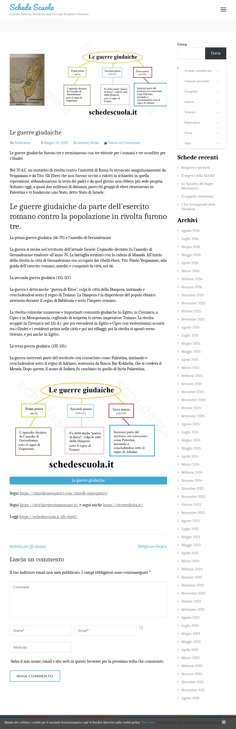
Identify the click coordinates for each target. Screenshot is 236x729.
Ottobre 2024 (191, 408)
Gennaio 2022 (191, 674)
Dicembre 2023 (192, 489)
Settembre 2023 (192, 513)
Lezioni (83, 143)
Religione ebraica (152, 546)
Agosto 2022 (190, 617)
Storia (94, 143)
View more (148, 722)
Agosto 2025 (190, 327)
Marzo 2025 (190, 368)
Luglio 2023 (190, 529)
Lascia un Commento (124, 143)
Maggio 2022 (191, 642)
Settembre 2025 (193, 319)
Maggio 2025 (191, 352)
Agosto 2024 (190, 424)
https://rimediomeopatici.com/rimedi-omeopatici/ (64, 493)
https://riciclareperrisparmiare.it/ (49, 505)
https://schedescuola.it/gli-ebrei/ (48, 516)
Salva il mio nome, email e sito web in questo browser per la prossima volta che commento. (87, 661)
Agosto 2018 (190, 698)
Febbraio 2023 (191, 569)
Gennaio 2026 (191, 287)
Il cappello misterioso (197, 196)
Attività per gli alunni (28, 546)
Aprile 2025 (190, 360)
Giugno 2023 (190, 537)
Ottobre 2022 (191, 601)
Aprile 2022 (190, 650)
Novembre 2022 (193, 593)
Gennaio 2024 (191, 480)
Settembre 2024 (193, 416)
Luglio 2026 (190, 239)
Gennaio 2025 (191, 384)
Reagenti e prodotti (195, 168)
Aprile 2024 (190, 456)
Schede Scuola (32, 6)
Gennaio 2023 (191, 577)
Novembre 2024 (193, 400)
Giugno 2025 (190, 343)
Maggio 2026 (191, 255)
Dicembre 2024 (192, 392)
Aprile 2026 (190, 263)
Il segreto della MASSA (198, 176)
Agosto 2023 (190, 521)
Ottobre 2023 (191, 505)
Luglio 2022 (190, 626)
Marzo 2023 (190, 561)
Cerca (182, 44)
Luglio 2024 (190, 432)
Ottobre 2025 (191, 311)
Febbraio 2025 (192, 376)
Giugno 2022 (190, 634)
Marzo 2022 (190, 658)
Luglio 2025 (190, 335)
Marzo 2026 (190, 271)
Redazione (22, 143)
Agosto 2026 (190, 231)
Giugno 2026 (190, 247)
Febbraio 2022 (192, 666)
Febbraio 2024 (192, 472)
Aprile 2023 (189, 553)
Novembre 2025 (193, 303)
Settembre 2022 (193, 609)
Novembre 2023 (193, 497)
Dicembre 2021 (192, 682)
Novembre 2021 (193, 690)
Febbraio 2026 (192, 279)
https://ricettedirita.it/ (123, 505)
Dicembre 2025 (192, 295)
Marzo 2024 (190, 464)
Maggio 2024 (191, 448)
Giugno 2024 (190, 440)
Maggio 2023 (191, 545)
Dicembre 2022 (192, 585)
